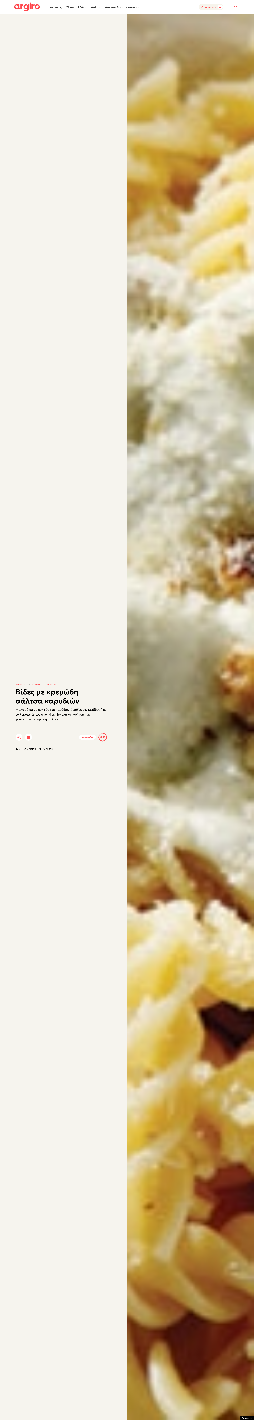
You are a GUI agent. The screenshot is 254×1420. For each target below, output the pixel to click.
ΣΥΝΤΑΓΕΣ (21, 685)
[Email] (67, 737)
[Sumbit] (220, 7)
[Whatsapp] (57, 737)
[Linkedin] (48, 737)
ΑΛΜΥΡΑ (36, 685)
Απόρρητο (247, 1418)
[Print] (28, 737)
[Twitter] (38, 737)
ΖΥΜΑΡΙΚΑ (51, 685)
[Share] (19, 737)
